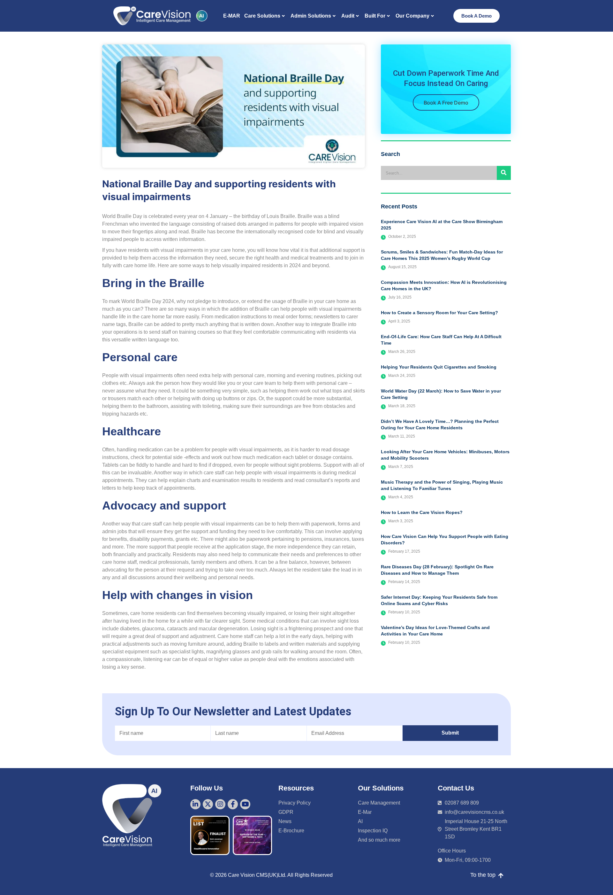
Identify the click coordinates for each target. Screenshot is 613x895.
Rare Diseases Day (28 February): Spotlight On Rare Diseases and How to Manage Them (437, 570)
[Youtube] (245, 804)
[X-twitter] (208, 804)
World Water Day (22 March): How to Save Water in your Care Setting (441, 394)
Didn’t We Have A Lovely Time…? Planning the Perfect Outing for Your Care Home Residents (440, 424)
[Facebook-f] (233, 804)
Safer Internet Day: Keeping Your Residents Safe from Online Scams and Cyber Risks (439, 600)
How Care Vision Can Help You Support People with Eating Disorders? (444, 539)
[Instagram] (220, 804)
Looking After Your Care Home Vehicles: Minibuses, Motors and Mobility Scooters (445, 455)
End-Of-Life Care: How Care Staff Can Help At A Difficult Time (441, 340)
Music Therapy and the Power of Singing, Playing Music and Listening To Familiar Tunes (442, 485)
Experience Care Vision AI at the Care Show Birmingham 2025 (442, 224)
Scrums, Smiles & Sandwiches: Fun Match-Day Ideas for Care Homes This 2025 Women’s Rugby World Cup (442, 255)
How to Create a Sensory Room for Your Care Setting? (439, 312)
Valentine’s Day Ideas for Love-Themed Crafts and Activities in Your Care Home (435, 630)
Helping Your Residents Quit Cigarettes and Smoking (438, 367)
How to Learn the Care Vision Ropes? (422, 512)
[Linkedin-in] (195, 804)
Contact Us (456, 788)
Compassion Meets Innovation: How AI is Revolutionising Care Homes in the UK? (444, 285)
